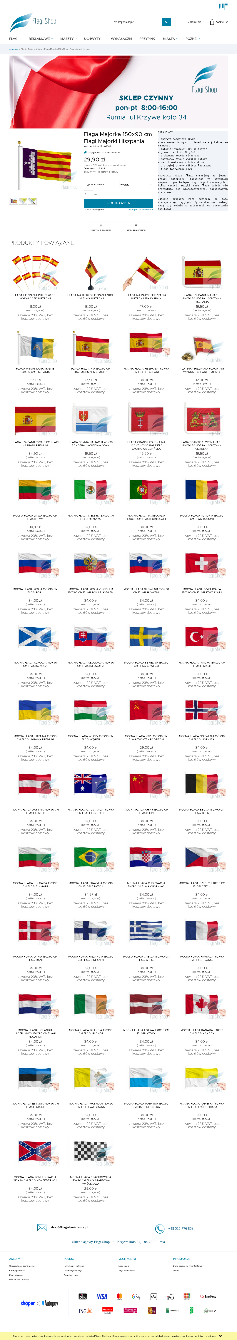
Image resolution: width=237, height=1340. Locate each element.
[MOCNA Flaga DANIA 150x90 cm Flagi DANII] (35, 934)
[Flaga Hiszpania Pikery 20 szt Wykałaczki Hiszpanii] (35, 273)
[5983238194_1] (23, 201)
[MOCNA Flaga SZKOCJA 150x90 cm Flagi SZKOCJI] (35, 640)
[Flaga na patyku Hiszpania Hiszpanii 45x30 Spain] (146, 273)
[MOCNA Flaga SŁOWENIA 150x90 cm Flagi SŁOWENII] (146, 567)
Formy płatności (17, 1270)
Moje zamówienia (126, 1270)
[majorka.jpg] (13, 201)
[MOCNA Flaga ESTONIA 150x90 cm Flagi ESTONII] (35, 1081)
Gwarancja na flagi (72, 1270)
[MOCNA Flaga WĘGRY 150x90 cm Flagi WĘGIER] (90, 714)
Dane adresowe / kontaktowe (187, 1266)
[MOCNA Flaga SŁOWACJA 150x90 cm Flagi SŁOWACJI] (90, 640)
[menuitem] (19, 38)
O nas (176, 1270)
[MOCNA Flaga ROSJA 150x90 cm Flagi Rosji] (35, 567)
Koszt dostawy (16, 1275)
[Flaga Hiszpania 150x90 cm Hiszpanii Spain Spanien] (90, 346)
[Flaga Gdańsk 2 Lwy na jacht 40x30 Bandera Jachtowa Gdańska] (202, 420)
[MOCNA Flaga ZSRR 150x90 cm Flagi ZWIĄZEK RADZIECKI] (146, 714)
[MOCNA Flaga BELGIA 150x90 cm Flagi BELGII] (202, 787)
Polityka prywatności (74, 1266)
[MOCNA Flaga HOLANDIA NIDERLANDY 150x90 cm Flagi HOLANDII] (35, 1008)
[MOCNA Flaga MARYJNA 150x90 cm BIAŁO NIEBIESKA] (146, 1081)
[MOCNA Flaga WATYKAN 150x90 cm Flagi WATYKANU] (90, 1081)
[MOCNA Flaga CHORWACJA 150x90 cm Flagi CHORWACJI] (146, 861)
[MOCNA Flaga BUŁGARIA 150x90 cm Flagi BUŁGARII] (35, 861)
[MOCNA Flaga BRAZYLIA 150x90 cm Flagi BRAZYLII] (90, 861)
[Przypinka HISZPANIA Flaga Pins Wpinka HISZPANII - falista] (202, 346)
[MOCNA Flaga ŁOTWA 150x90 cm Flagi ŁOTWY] (146, 1008)
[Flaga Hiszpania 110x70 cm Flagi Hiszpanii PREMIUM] (35, 420)
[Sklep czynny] (118, 91)
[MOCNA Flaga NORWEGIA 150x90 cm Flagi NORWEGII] (202, 714)
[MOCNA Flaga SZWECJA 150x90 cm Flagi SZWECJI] (146, 640)
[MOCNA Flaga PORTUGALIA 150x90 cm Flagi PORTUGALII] (146, 493)
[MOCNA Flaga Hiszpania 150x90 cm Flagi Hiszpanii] (146, 346)
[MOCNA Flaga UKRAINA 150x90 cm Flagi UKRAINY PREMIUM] (35, 714)
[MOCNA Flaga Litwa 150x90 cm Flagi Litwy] (35, 493)
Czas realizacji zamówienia (21, 1266)
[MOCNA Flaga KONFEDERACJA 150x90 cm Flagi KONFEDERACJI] (35, 1155)
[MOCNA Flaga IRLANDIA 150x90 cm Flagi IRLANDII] (90, 1008)
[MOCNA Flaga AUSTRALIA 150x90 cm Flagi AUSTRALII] (90, 787)
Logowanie (123, 1266)
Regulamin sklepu (72, 1275)
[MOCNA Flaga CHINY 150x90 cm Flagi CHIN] (146, 787)
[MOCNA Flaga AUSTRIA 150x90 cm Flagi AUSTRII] (35, 787)
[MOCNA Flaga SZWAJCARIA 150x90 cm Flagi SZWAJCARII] (202, 567)
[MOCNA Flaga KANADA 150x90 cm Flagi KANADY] (202, 1008)
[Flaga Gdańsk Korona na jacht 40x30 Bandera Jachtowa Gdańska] (146, 420)
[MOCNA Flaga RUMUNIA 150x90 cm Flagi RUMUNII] (202, 493)
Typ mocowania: (94, 184)
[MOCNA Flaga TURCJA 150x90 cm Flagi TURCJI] (202, 640)
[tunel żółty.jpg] (32, 201)
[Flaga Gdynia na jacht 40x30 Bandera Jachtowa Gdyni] (90, 420)
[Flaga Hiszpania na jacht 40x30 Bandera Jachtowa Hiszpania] (202, 273)
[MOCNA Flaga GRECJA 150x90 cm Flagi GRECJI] (146, 934)
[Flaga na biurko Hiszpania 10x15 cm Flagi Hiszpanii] (90, 273)
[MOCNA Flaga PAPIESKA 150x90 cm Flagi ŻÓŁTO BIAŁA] (202, 1081)
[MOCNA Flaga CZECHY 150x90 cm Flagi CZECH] (202, 861)
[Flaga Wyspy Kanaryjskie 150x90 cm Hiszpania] (35, 346)
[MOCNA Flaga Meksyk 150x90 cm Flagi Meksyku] (90, 493)
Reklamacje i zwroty (19, 1279)
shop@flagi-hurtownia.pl (69, 1227)
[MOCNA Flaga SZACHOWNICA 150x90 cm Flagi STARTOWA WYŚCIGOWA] (90, 1155)
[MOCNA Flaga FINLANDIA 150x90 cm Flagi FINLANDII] (90, 934)
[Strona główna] (32, 21)
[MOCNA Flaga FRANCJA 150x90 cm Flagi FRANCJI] (202, 934)
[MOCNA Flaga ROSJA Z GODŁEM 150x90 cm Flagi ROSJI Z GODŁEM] (90, 567)
